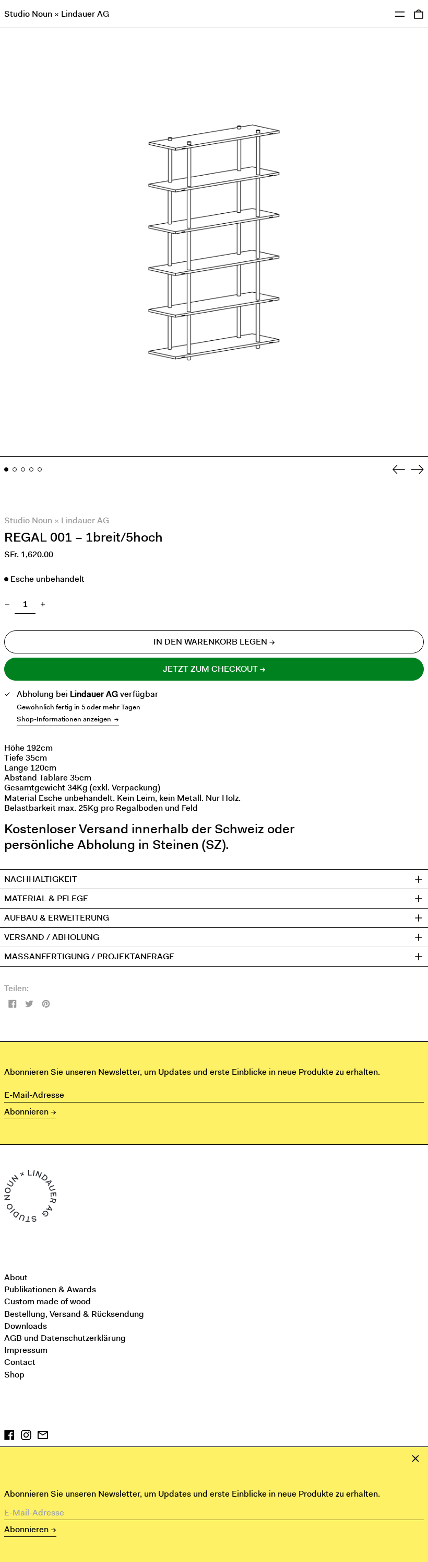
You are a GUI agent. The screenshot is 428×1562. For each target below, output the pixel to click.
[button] (214, 242)
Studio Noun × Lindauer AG (56, 13)
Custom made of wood (47, 1301)
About (16, 1277)
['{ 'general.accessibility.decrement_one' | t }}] (7, 604)
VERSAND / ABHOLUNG (51, 937)
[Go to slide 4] (31, 469)
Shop (14, 1374)
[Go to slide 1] (6, 469)
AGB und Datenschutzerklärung (65, 1338)
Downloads (25, 1325)
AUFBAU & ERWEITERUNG (56, 918)
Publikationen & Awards (50, 1289)
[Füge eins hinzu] (42, 604)
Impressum (25, 1350)
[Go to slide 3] (23, 469)
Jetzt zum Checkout (210, 668)
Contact (19, 1362)
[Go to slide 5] (40, 469)
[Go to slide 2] (15, 469)
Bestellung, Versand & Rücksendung (74, 1313)
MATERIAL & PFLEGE (46, 898)
